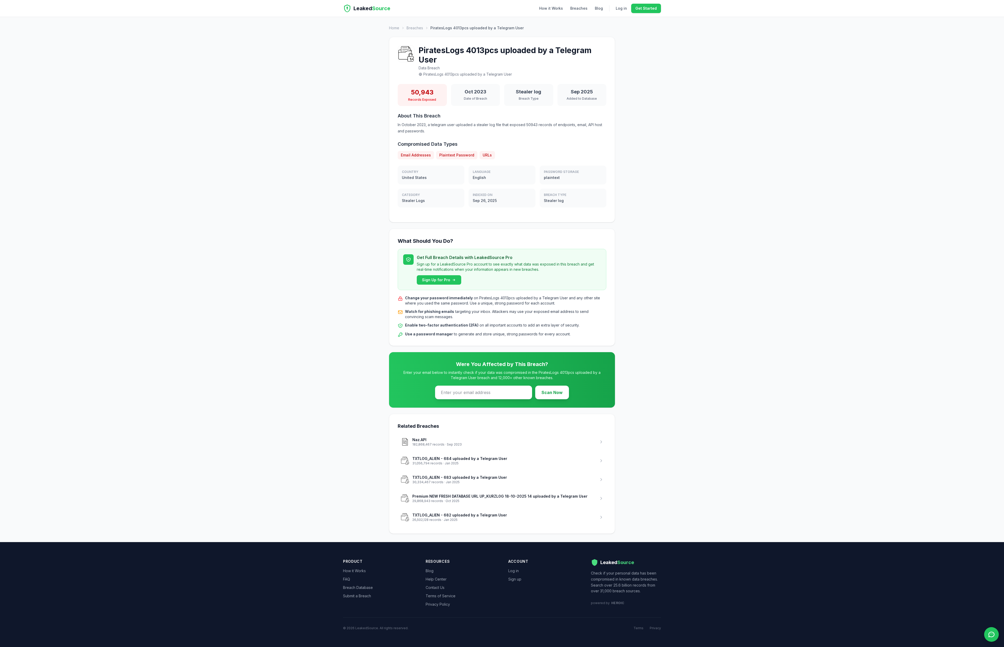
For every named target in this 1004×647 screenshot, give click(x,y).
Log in (621, 8)
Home (394, 28)
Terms (638, 628)
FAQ (346, 579)
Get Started (646, 8)
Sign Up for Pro (436, 280)
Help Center (436, 579)
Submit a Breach (357, 596)
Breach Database (358, 587)
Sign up (514, 579)
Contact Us (435, 587)
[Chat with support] (991, 634)
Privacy (655, 628)
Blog (599, 8)
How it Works (551, 8)
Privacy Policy (438, 604)
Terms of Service (440, 596)
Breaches (578, 8)
